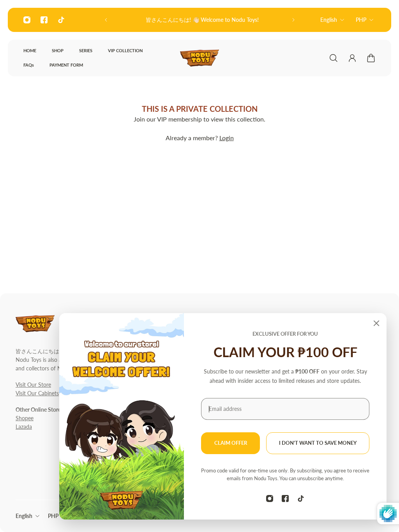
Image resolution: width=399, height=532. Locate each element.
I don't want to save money (318, 443)
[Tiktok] (61, 19)
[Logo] (199, 58)
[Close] (376, 323)
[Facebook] (44, 19)
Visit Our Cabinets (37, 393)
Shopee (25, 418)
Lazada (24, 426)
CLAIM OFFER (230, 443)
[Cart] (371, 58)
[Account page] (352, 58)
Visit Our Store (33, 384)
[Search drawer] (333, 58)
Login (226, 137)
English (328, 19)
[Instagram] (26, 19)
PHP (361, 19)
